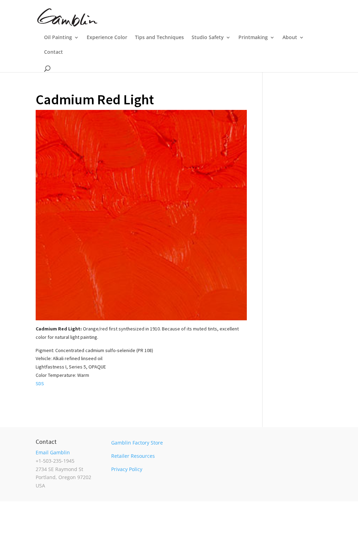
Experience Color (107, 37)
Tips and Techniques (159, 37)
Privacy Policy (126, 469)
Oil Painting (58, 37)
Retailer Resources (133, 456)
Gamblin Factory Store (137, 442)
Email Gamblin (53, 452)
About (289, 37)
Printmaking (253, 37)
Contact (53, 52)
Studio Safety (208, 37)
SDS (40, 383)
